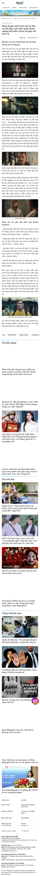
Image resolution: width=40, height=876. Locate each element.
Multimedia (25, 818)
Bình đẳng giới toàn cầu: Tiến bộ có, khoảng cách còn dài (18, 731)
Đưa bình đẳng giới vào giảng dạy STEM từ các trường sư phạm (19, 791)
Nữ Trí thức (23, 7)
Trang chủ (6, 7)
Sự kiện (14, 7)
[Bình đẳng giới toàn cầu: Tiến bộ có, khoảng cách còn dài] (20, 717)
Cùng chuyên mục (12, 613)
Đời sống (34, 18)
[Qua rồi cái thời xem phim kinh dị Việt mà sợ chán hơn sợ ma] (20, 558)
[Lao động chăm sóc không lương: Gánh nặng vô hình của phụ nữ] (20, 657)
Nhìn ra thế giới (7, 811)
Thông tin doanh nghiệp (8, 831)
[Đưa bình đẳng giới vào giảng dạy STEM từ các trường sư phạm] (20, 777)
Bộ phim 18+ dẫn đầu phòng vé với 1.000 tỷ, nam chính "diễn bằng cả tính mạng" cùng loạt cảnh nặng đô (20, 404)
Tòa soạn (26, 831)
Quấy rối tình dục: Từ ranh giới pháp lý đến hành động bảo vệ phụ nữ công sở (19, 641)
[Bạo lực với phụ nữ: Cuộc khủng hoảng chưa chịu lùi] (20, 687)
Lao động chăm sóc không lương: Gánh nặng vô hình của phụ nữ (19, 671)
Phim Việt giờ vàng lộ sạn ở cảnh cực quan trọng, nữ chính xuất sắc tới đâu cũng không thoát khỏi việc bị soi (19, 371)
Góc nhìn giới (26, 18)
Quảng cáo (24, 825)
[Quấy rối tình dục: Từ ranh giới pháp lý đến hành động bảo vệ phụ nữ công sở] (20, 627)
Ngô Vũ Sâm (24, 335)
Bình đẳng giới (6, 18)
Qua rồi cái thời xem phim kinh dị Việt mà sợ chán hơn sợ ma (19, 572)
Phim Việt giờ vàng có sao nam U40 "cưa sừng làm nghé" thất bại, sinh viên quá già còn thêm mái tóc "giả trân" (19, 540)
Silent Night (12, 335)
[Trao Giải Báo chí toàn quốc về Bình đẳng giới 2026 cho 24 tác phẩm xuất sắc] (20, 747)
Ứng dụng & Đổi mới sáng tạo (28, 805)
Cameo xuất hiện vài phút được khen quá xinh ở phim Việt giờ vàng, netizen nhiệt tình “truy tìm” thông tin (19, 471)
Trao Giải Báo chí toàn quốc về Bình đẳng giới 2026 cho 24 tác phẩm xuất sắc (20, 761)
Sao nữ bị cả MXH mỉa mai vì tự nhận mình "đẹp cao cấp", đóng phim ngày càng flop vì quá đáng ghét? (18, 603)
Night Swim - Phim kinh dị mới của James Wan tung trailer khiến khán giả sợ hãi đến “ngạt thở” (19, 508)
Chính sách (16, 18)
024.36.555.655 (6, 825)
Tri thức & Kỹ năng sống (28, 812)
